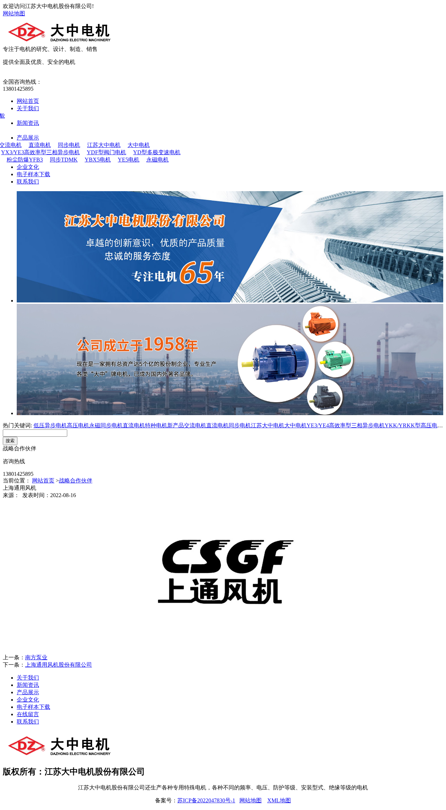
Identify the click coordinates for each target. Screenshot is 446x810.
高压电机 (78, 425)
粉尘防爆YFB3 (25, 160)
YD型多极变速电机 (156, 152)
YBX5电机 (98, 160)
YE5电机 (128, 160)
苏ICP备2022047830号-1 (206, 800)
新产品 (175, 425)
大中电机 (139, 145)
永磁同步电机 (106, 425)
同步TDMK (64, 160)
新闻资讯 (28, 123)
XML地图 (279, 800)
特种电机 (156, 425)
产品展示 (28, 138)
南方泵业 (36, 657)
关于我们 (28, 108)
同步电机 (69, 145)
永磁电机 (157, 160)
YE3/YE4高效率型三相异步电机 (346, 425)
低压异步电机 (50, 425)
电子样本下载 (33, 174)
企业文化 (28, 167)
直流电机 (40, 145)
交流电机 (195, 425)
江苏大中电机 (104, 145)
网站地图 (14, 13)
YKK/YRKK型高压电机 (414, 425)
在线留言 (28, 714)
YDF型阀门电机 (106, 152)
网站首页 (28, 101)
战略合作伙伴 (75, 480)
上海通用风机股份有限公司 (58, 665)
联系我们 (28, 182)
